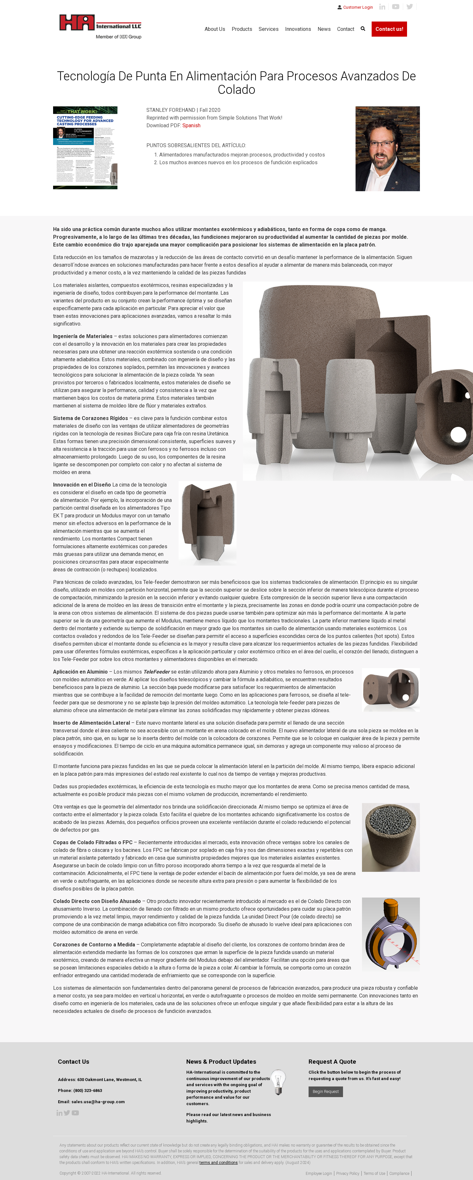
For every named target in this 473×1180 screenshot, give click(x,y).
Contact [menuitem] (345, 29)
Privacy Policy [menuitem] (347, 1173)
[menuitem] (363, 29)
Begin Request (326, 1091)
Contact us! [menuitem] (389, 29)
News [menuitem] (324, 29)
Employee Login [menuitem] (319, 1173)
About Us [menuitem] (215, 29)
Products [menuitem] (242, 29)
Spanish (191, 125)
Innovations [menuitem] (298, 29)
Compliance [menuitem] (399, 1173)
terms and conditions (218, 1162)
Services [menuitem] (269, 29)
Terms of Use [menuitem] (374, 1173)
